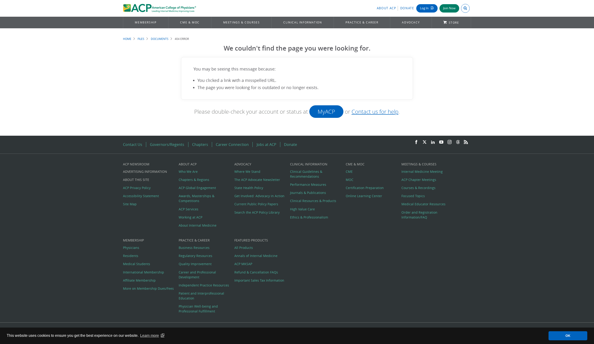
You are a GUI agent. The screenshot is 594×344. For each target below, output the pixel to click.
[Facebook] (416, 142)
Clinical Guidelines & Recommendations (306, 174)
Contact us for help (375, 111)
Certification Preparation (365, 188)
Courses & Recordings (418, 188)
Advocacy (411, 22)
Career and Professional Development (197, 274)
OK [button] (567, 336)
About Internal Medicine (197, 225)
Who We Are (188, 171)
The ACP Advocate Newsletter (257, 179)
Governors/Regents (167, 144)
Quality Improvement (195, 264)
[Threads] (458, 142)
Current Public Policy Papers (256, 204)
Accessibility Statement (141, 196)
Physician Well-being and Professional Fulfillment (198, 308)
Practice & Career (361, 22)
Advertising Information (145, 171)
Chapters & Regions (194, 179)
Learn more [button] (149, 336)
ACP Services (188, 209)
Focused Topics (413, 196)
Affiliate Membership (139, 280)
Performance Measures (308, 184)
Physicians (131, 247)
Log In (424, 8)
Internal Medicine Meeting (422, 171)
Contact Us (132, 144)
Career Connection (232, 144)
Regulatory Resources (195, 256)
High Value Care (302, 209)
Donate (407, 8)
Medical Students (136, 264)
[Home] (159, 8)
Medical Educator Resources (423, 204)
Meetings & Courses (241, 22)
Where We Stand (247, 171)
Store (454, 23)
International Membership (143, 272)
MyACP (326, 111)
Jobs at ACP (266, 144)
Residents (130, 256)
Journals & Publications (308, 192)
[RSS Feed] (466, 142)
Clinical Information (302, 22)
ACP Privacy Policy (137, 188)
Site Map (130, 204)
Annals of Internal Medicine (256, 256)
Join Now (449, 8)
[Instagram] (450, 142)
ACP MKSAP (243, 264)
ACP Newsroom (136, 164)
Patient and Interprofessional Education (201, 295)
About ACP (386, 8)
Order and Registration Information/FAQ (419, 214)
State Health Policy (248, 188)
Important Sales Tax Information (259, 280)
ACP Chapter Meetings (418, 179)
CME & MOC (189, 22)
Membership (145, 22)
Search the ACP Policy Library (257, 212)
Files (141, 39)
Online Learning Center (364, 196)
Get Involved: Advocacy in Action (259, 196)
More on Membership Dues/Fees (148, 288)
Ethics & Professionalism (309, 217)
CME (349, 171)
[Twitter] (425, 142)
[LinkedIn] (433, 142)
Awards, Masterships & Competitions (196, 198)
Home (127, 39)
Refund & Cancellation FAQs (256, 272)
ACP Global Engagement (197, 188)
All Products (243, 247)
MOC (349, 179)
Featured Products (251, 240)
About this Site (136, 179)
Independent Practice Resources (204, 285)
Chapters (200, 144)
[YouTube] (441, 142)
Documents (159, 39)
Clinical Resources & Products (313, 201)
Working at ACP (190, 217)
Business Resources (194, 247)
